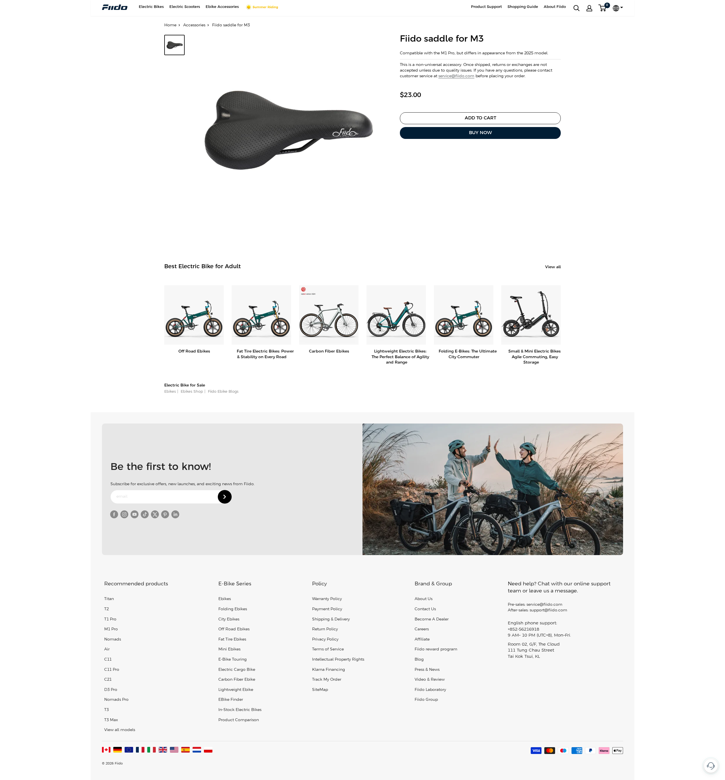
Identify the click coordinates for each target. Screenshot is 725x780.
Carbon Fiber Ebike (236, 680)
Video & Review (430, 680)
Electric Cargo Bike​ (236, 670)
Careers (422, 629)
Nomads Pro (116, 700)
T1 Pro (110, 619)
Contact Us (425, 609)
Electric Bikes (151, 7)
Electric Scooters (184, 7)
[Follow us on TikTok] (145, 514)
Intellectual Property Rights (338, 659)
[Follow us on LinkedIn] (175, 514)
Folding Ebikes (232, 609)
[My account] (589, 8)
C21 (108, 680)
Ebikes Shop (191, 392)
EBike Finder (230, 700)
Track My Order (326, 680)
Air (107, 649)
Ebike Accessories (222, 7)
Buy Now (480, 133)
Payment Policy (327, 609)
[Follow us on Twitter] (155, 514)
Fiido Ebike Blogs (222, 392)
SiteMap (320, 690)
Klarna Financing (328, 670)
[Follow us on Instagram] (124, 514)
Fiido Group (426, 700)
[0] (602, 8)
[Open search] (576, 8)
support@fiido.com (548, 610)
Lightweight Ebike (235, 690)
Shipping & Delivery (331, 619)
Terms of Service (328, 649)
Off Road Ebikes (234, 629)
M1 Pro (111, 629)
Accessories (194, 25)
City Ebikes (228, 619)
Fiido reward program (436, 649)
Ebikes (170, 392)
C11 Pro (111, 670)
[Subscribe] (225, 497)
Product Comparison (238, 720)
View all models (119, 730)
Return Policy (325, 629)
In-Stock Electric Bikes (239, 710)
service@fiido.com (456, 76)
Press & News (427, 670)
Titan (109, 599)
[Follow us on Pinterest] (165, 514)
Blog (419, 659)
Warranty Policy (327, 599)
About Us (423, 599)
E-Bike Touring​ (232, 659)
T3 (106, 710)
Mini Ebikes (229, 649)
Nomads (112, 639)
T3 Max (111, 720)
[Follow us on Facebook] (114, 514)
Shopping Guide (523, 7)
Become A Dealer (432, 619)
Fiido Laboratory (430, 690)
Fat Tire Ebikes (232, 639)
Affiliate (422, 639)
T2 (106, 609)
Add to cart (480, 118)
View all (553, 267)
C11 (108, 659)
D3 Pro (110, 690)
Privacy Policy (325, 639)
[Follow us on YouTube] (134, 514)
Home (170, 25)
